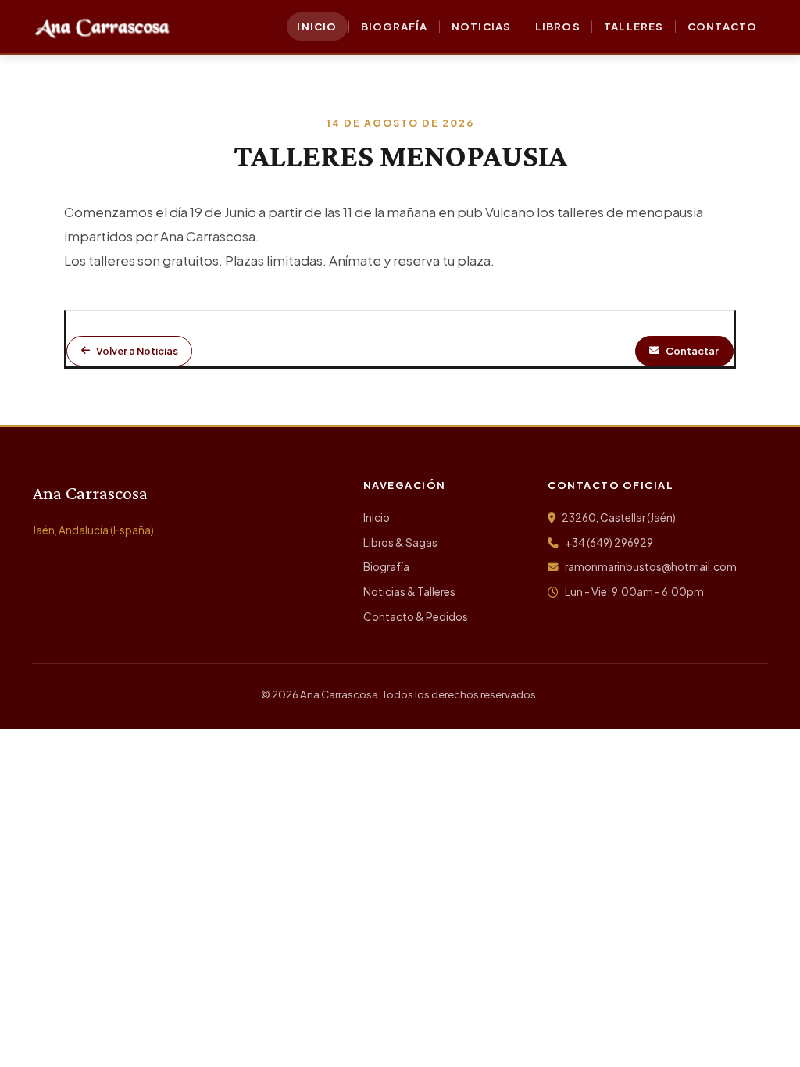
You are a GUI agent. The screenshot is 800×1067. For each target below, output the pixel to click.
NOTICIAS (482, 26)
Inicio (376, 517)
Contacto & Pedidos (415, 616)
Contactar (692, 350)
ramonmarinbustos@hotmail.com (650, 566)
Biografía (386, 566)
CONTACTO (723, 26)
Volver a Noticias (137, 350)
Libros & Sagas (400, 542)
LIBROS (557, 26)
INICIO (317, 26)
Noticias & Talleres (409, 591)
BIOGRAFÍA (394, 26)
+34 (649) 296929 (608, 542)
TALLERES (634, 26)
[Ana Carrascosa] (102, 26)
